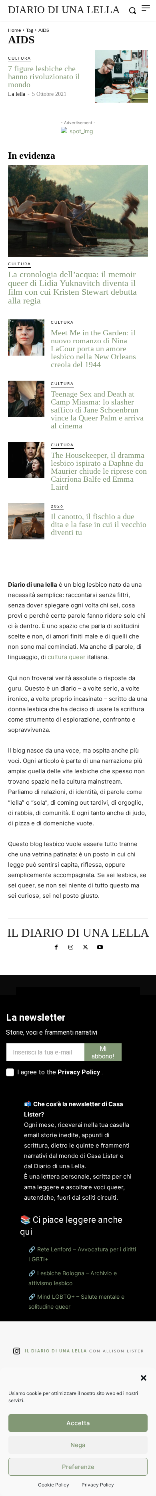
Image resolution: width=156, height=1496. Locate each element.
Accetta (78, 1423)
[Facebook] (56, 947)
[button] (144, 1378)
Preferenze (78, 1467)
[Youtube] (99, 947)
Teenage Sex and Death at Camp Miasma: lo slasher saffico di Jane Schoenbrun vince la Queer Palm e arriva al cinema (97, 409)
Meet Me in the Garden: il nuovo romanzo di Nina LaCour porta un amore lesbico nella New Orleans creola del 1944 (93, 348)
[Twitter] (85, 947)
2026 (57, 506)
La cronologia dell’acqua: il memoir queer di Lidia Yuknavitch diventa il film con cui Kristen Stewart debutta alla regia (72, 287)
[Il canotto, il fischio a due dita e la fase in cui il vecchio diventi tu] (26, 521)
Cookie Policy (53, 1485)
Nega (78, 1445)
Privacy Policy (98, 1485)
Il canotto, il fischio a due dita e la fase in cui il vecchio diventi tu (98, 524)
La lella (16, 94)
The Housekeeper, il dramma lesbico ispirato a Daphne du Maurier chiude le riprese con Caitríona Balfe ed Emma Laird (99, 471)
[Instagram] (71, 947)
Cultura (19, 58)
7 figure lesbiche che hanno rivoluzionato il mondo (44, 76)
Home (14, 30)
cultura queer (67, 657)
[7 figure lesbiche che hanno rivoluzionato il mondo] (121, 76)
